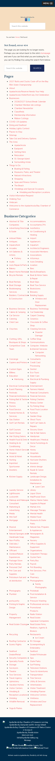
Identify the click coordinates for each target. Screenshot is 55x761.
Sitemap (13, 135)
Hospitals (34, 453)
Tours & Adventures (39, 671)
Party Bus (34, 560)
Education (13, 375)
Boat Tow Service (38, 285)
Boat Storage (15, 285)
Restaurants (35, 634)
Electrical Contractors (18, 386)
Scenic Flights (15, 644)
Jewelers (13, 470)
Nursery (33, 540)
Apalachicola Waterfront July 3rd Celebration (29, 94)
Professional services (39, 604)
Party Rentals (15, 564)
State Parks (35, 661)
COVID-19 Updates (18, 121)
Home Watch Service (18, 449)
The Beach (19, 185)
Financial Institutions (18, 396)
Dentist (33, 369)
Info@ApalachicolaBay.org (27, 738)
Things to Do (14, 165)
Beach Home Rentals (18, 271)
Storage (12, 664)
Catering (13, 318)
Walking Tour (15, 199)
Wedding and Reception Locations (34, 192)
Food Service (15, 409)
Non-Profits (14, 540)
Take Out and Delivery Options (22, 138)
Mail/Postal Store (38, 496)
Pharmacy (34, 577)
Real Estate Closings (18, 624)
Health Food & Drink (18, 439)
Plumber (13, 594)
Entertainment (36, 386)
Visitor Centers (16, 688)
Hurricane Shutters (38, 459)
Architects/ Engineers (39, 248)
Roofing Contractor (17, 641)
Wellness (34, 698)
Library (33, 490)
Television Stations (38, 668)
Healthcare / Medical (39, 439)
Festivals (13, 392)
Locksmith (13, 496)
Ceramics (34, 318)
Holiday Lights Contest (19, 128)
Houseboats (35, 456)
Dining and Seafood (17, 125)
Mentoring (18, 379)
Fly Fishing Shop (37, 406)
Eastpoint (18, 148)
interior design (36, 466)
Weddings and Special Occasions (29, 189)
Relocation (19, 155)
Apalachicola (20, 145)
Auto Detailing (36, 261)
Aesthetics (35, 228)
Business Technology (39, 308)
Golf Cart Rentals (17, 423)
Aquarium (34, 245)
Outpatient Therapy (38, 553)
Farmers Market (37, 389)
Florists (12, 406)
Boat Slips (34, 281)
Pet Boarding (36, 567)
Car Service (14, 315)
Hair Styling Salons (17, 436)
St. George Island (22, 158)
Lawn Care (40, 486)
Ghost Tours (35, 419)
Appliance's (35, 241)
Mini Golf (13, 517)
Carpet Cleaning (37, 315)
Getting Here (20, 152)
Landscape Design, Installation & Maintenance (38, 480)
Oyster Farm (35, 557)
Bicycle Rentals (16, 275)
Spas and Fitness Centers (25, 182)
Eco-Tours (34, 372)
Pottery (17, 258)
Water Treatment (38, 688)
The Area (13, 142)
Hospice (12, 453)
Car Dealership (36, 312)
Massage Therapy (38, 510)
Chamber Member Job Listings (27, 105)
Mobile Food (35, 517)
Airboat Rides (15, 238)
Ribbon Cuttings (21, 118)
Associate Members (39, 251)
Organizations (36, 550)
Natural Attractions (22, 175)
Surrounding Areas (22, 162)
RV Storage (35, 641)
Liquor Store (35, 493)
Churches (13, 328)
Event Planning (15, 389)
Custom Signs (15, 369)
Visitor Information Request (21, 195)
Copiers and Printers (18, 362)
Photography (15, 590)
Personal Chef (15, 567)
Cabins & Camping (17, 312)
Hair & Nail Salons (38, 433)
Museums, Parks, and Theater (27, 172)
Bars (32, 268)
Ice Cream (39, 637)
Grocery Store (36, 429)
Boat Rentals (15, 281)
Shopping (18, 178)
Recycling (13, 634)
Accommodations (38, 221)
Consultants (35, 359)
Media (12, 513)
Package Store (15, 560)
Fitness (12, 402)
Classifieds (19, 111)
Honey (33, 449)
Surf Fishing (35, 664)
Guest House (15, 433)
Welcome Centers (38, 694)
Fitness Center (36, 402)
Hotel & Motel (15, 456)
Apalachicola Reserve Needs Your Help (26, 91)
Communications (37, 342)
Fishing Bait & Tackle (18, 399)
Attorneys (34, 258)
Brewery (34, 292)
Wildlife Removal (17, 701)
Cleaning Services (38, 328)
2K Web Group (42, 755)
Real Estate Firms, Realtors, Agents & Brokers (38, 628)
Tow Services (15, 674)
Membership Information (25, 115)
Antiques (13, 241)
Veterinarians (36, 684)
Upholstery (14, 681)
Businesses (14, 98)
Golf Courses (15, 429)
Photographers (36, 580)
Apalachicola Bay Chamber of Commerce (27, 13)
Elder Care (34, 375)
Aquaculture (14, 245)
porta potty (14, 600)
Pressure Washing (38, 600)
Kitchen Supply (15, 476)
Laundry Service (16, 490)
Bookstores (35, 288)
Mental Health (36, 513)
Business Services (17, 308)
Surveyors (13, 668)
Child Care (13, 322)
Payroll (33, 564)
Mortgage (13, 520)
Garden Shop (36, 416)
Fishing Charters (37, 399)
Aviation (33, 265)
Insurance (34, 463)
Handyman (34, 436)
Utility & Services (37, 681)
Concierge (13, 359)
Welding (13, 698)
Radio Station (36, 614)
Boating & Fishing (22, 168)
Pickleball (34, 590)
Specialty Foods (16, 661)
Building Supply (37, 295)
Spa (32, 658)
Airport (33, 238)
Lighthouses (14, 493)
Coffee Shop (35, 339)
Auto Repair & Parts (18, 265)
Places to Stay (15, 131)
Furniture (34, 412)
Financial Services (38, 396)
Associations (36, 255)
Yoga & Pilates (15, 708)
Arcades (13, 248)
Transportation (36, 674)
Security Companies (18, 658)
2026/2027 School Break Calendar (30, 101)
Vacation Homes (16, 684)
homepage (45, 53)
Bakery (12, 268)
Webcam (13, 202)
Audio (11, 261)
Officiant (13, 550)
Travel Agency (15, 678)
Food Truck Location (39, 409)
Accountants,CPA (38, 224)
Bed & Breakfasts (38, 271)
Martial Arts (35, 506)
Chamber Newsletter (23, 108)
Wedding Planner (37, 691)
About (12, 88)
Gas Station (14, 419)
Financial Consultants (39, 392)
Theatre (12, 671)
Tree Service (35, 678)
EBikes (12, 372)
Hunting (12, 459)
